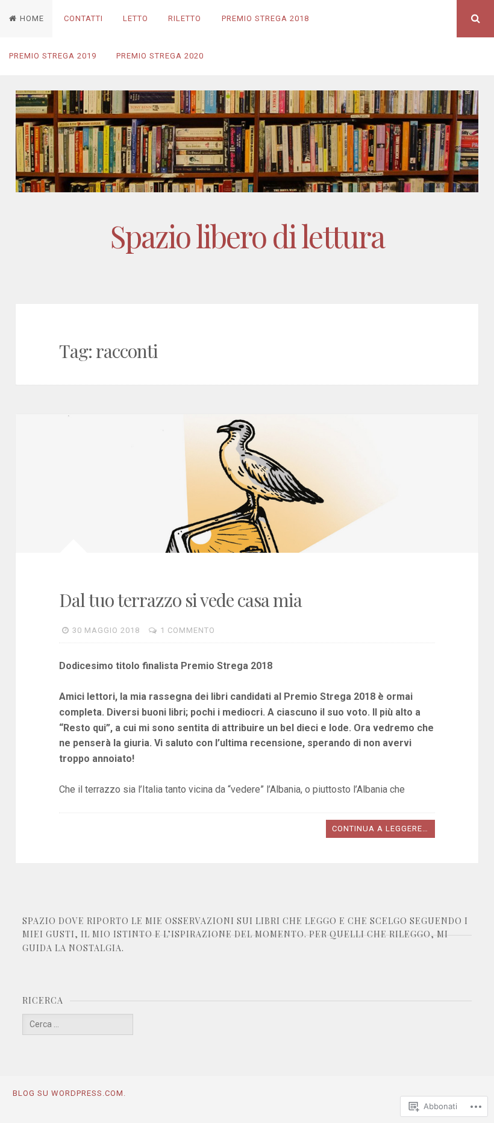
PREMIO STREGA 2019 (52, 55)
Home (32, 18)
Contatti (83, 18)
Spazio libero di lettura (247, 236)
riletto (184, 18)
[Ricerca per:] (77, 1024)
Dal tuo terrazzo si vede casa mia (180, 600)
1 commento (187, 630)
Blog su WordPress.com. (69, 1093)
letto (135, 18)
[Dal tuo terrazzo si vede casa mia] (247, 483)
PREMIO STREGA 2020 (160, 55)
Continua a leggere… (380, 828)
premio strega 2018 (265, 18)
